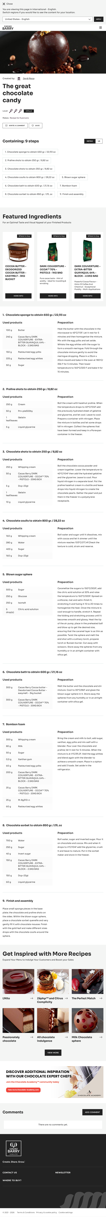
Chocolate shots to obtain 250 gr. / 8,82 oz (29, 168)
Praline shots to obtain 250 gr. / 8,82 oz (27, 160)
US (99, 141)
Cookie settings (66, 1212)
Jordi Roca (28, 78)
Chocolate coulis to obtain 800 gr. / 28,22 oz (30, 177)
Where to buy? (12, 1180)
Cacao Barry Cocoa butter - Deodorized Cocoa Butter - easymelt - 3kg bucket (32, 690)
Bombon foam (69, 185)
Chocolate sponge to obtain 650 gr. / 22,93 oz (31, 152)
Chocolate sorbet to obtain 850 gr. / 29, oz (29, 194)
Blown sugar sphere (74, 177)
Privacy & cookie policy (46, 1212)
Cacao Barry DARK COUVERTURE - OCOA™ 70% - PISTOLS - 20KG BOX (33, 476)
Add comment (92, 1112)
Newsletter (62, 1172)
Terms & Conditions (26, 1212)
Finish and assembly (73, 194)
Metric (90, 141)
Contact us (10, 1172)
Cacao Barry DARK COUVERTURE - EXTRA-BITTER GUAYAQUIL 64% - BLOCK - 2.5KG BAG (31, 341)
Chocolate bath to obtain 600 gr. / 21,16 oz (30, 185)
